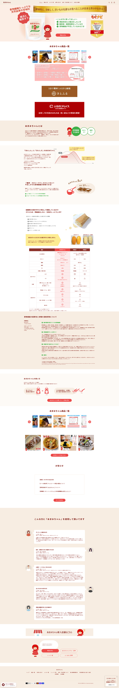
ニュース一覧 (53, 672)
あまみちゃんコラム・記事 (69, 650)
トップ (28, 672)
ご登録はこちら (111, 684)
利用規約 (57, 674)
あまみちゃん (83, 683)
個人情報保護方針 (74, 672)
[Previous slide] (29, 57)
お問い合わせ (39, 672)
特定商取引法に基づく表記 (85, 672)
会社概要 (62, 674)
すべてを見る (59, 500)
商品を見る (63, 35)
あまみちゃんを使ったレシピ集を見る (59, 400)
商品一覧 (33, 672)
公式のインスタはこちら (59, 455)
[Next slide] (89, 57)
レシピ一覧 (50, 655)
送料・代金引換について (63, 672)
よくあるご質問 (69, 655)
